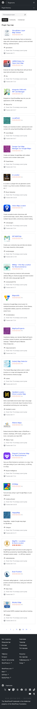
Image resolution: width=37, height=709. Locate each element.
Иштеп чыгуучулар (8, 660)
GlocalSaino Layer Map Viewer (18, 31)
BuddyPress (6, 678)
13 (23, 629)
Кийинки (30, 629)
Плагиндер (23, 645)
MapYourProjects (18, 328)
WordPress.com (7, 668)
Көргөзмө (22, 639)
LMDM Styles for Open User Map (18, 62)
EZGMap (15, 484)
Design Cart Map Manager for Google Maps (21, 147)
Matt (4, 672)
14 (26, 629)
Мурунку (7, 629)
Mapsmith (15, 295)
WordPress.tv (7, 663)
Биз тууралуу (6, 639)
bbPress (5, 675)
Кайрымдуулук (25, 660)
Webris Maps (17, 423)
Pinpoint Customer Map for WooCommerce (20, 454)
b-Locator (15, 175)
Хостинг (4, 645)
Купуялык (5, 648)
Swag (22, 663)
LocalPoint (16, 118)
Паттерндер (23, 648)
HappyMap (16, 513)
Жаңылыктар (6, 642)
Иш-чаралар (23, 657)
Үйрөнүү (4, 654)
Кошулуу (22, 654)
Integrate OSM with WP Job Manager (19, 90)
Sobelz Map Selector (19, 361)
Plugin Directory (6, 7)
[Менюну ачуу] (34, 2)
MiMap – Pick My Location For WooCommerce (21, 266)
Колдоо (4, 657)
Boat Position (17, 572)
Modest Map (16, 602)
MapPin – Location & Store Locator (18, 542)
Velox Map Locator (19, 206)
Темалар (22, 642)
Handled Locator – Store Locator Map (19, 393)
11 (16, 629)
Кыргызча (9, 685)
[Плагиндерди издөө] (25, 14)
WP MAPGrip (16, 236)
